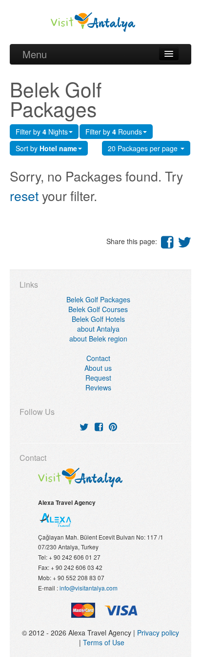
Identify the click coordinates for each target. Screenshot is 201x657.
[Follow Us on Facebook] (99, 426)
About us (98, 368)
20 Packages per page (144, 148)
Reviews (98, 387)
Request (98, 378)
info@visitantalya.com (89, 588)
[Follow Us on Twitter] (84, 426)
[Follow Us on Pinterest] (113, 426)
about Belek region (98, 338)
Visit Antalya (101, 22)
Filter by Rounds (113, 131)
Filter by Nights (42, 131)
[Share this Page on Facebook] (167, 241)
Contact (98, 358)
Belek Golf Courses (98, 309)
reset (24, 195)
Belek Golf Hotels (98, 319)
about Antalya (98, 329)
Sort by (46, 148)
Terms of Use (103, 642)
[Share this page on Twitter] (184, 241)
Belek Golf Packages (98, 299)
